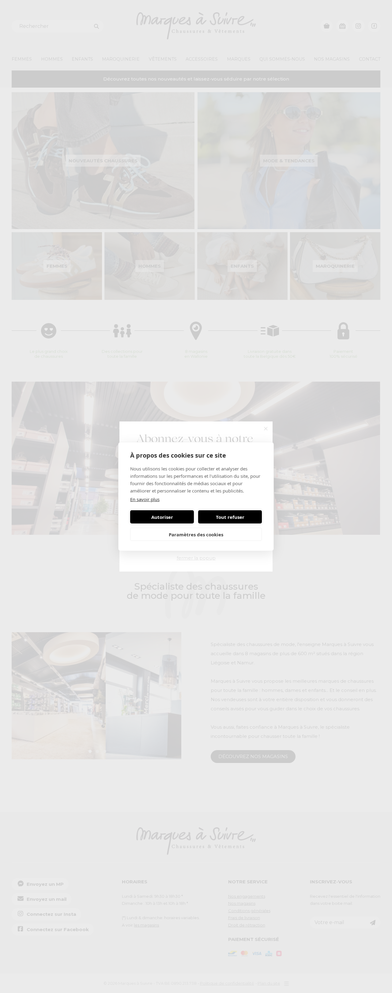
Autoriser (162, 517)
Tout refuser (230, 517)
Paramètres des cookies (196, 534)
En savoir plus (145, 499)
